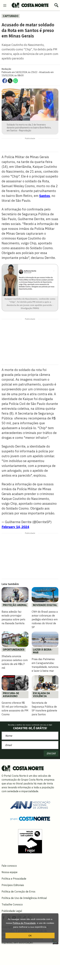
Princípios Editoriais (13, 885)
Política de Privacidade (24, 923)
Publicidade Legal (12, 911)
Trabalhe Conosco (12, 904)
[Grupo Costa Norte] (30, 818)
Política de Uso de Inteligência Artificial (24, 898)
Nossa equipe (9, 872)
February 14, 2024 (15, 527)
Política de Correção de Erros (18, 891)
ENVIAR (51, 753)
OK (30, 935)
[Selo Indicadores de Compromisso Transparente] (30, 841)
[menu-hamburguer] (5, 5)
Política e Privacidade (14, 878)
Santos (44, 195)
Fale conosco (9, 865)
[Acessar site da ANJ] (30, 804)
